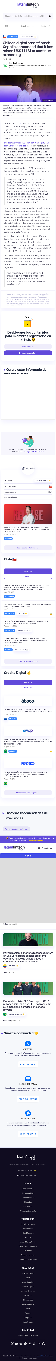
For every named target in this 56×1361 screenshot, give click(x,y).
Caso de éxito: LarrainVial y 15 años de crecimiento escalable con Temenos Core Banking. (26, 622)
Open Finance (28, 1304)
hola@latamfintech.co (34, 452)
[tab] (28, 571)
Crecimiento (9, 613)
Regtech (28, 1318)
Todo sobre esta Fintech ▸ (28, 548)
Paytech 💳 (22, 613)
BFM (28, 1278)
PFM (28, 1309)
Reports (28, 1237)
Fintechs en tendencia (28, 1246)
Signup (28, 856)
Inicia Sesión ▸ (28, 347)
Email (13, 875)
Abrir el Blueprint (28, 1099)
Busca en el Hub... (28, 1255)
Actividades (28, 1229)
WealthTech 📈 (24, 630)
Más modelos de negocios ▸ (28, 793)
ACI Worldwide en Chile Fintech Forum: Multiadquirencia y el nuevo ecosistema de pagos (28, 605)
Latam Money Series (28, 1242)
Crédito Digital (28, 1273)
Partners (28, 1251)
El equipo (28, 1202)
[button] (9, 26)
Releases (8, 538)
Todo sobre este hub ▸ (28, 661)
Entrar (44, 26)
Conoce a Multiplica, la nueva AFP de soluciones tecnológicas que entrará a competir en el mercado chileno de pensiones (26, 640)
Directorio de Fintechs (28, 1259)
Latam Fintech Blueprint (28, 1335)
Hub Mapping (28, 1233)
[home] (28, 5)
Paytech (28, 1313)
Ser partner (28, 1206)
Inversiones (12, 36)
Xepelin (18, 123)
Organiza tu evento (28, 1211)
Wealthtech (28, 1322)
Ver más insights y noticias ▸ (16, 829)
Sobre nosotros (28, 1189)
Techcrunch (18, 63)
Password (14, 887)
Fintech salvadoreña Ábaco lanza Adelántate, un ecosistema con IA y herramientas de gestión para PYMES (28, 711)
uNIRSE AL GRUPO (28, 1134)
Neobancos (28, 1300)
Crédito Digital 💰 (28, 36)
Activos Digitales (28, 1291)
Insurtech (28, 1295)
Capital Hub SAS (43, 1356)
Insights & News (28, 1224)
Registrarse (25, 26)
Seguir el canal (28, 1064)
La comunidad (28, 1193)
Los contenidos (28, 1198)
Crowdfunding (28, 1282)
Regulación (9, 596)
